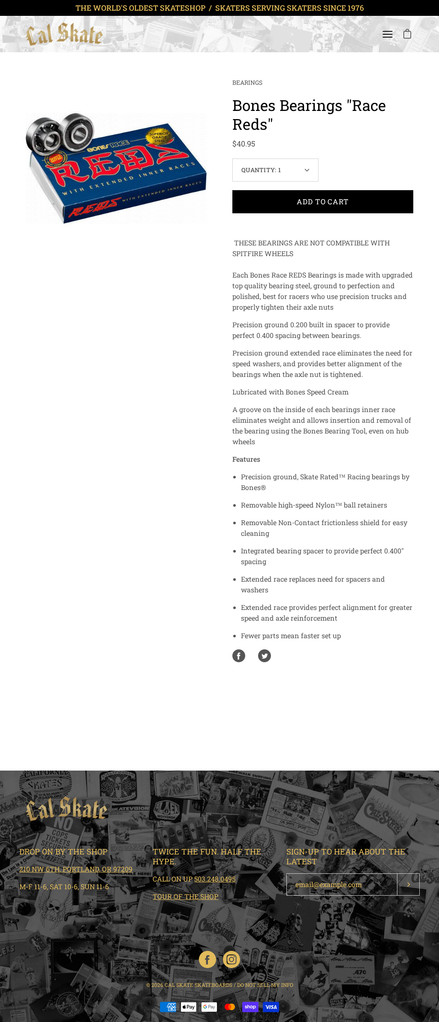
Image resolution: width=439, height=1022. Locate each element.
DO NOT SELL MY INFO (265, 984)
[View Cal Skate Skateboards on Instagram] (231, 959)
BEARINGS (247, 82)
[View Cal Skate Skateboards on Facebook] (207, 959)
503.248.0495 (214, 878)
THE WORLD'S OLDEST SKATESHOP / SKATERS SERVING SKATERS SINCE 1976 (219, 8)
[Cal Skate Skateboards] (64, 34)
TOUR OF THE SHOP (185, 896)
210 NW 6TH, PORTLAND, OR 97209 (75, 868)
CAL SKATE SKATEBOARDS (198, 984)
